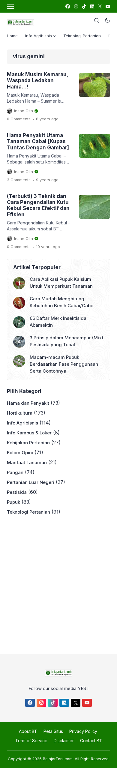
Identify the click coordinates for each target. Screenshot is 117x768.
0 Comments (19, 118)
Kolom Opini (20, 452)
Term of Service (31, 740)
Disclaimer (64, 740)
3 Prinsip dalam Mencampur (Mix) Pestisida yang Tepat (66, 341)
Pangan (15, 472)
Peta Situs (53, 731)
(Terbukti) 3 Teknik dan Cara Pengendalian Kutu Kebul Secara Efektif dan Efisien (38, 205)
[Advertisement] (58, 582)
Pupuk (13, 502)
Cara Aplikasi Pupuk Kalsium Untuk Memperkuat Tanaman (61, 282)
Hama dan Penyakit (28, 403)
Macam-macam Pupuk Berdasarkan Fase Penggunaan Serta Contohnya (64, 364)
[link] (67, 6)
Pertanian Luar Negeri (30, 482)
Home (12, 35)
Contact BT (91, 740)
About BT (28, 731)
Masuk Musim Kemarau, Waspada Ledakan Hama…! (37, 80)
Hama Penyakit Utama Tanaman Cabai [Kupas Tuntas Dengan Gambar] (38, 141)
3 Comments (19, 179)
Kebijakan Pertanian (28, 443)
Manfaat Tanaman (27, 462)
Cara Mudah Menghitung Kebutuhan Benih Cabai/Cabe (61, 302)
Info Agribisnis (22, 423)
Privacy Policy (83, 731)
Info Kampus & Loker (29, 433)
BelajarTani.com (58, 758)
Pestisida (17, 492)
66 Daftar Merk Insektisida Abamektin (58, 321)
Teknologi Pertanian (82, 35)
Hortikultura (19, 413)
